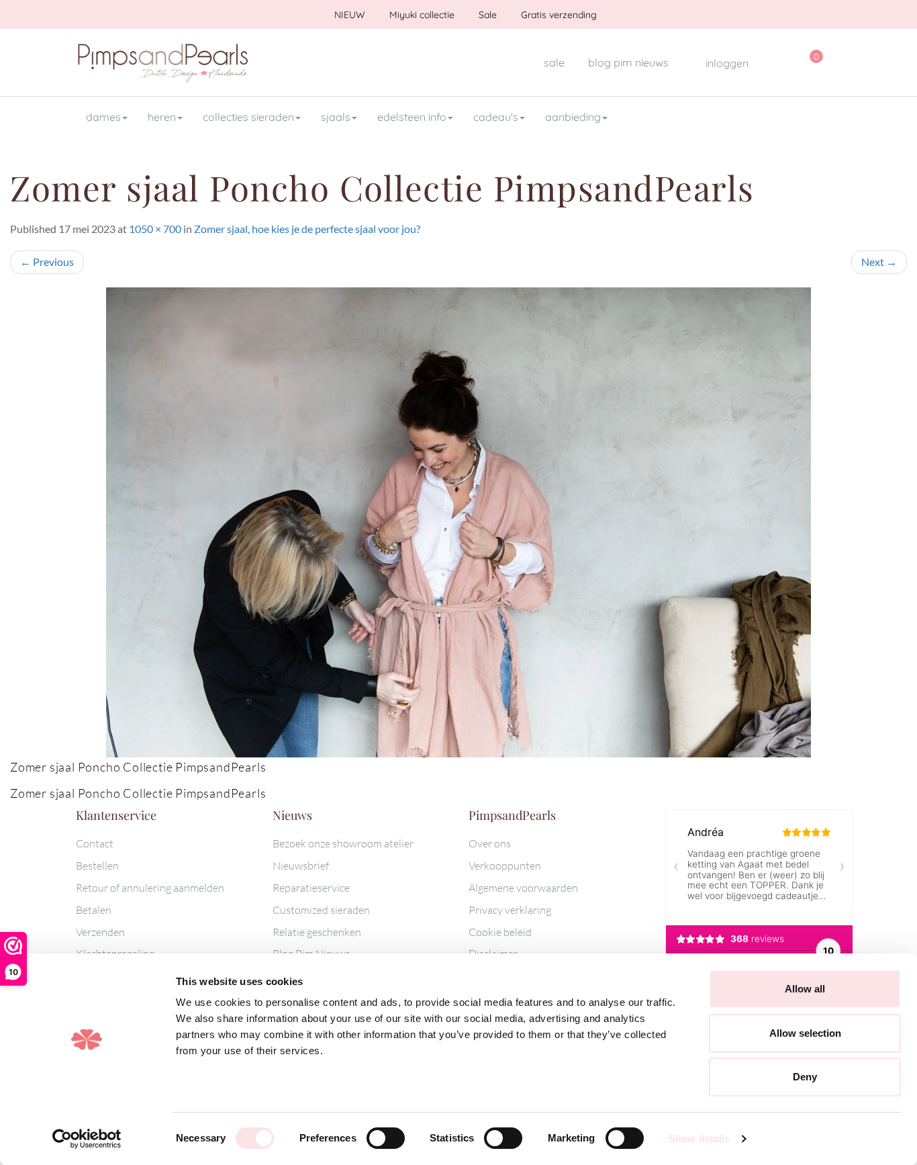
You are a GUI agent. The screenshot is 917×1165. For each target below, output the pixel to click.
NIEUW (348, 15)
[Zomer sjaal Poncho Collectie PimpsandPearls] (458, 522)
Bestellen (97, 865)
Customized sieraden (321, 910)
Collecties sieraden (248, 117)
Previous (47, 261)
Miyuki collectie (420, 15)
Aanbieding (573, 117)
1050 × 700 (155, 228)
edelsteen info (411, 117)
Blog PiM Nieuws (628, 62)
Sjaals (335, 117)
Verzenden (100, 932)
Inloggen (726, 63)
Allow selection (805, 1033)
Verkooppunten (505, 865)
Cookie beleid (500, 932)
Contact (94, 843)
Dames (103, 117)
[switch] (386, 1138)
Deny (805, 1076)
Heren (162, 117)
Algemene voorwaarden (523, 887)
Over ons (490, 843)
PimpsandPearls (163, 62)
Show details (699, 1138)
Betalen (93, 910)
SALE (554, 62)
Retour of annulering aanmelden (150, 887)
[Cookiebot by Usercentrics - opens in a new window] (87, 1139)
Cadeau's (495, 117)
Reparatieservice (311, 887)
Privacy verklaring (510, 910)
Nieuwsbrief (301, 865)
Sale (486, 15)
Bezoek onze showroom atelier (343, 843)
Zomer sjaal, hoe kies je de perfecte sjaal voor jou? (307, 228)
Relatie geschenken (317, 932)
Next (879, 261)
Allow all (805, 988)
